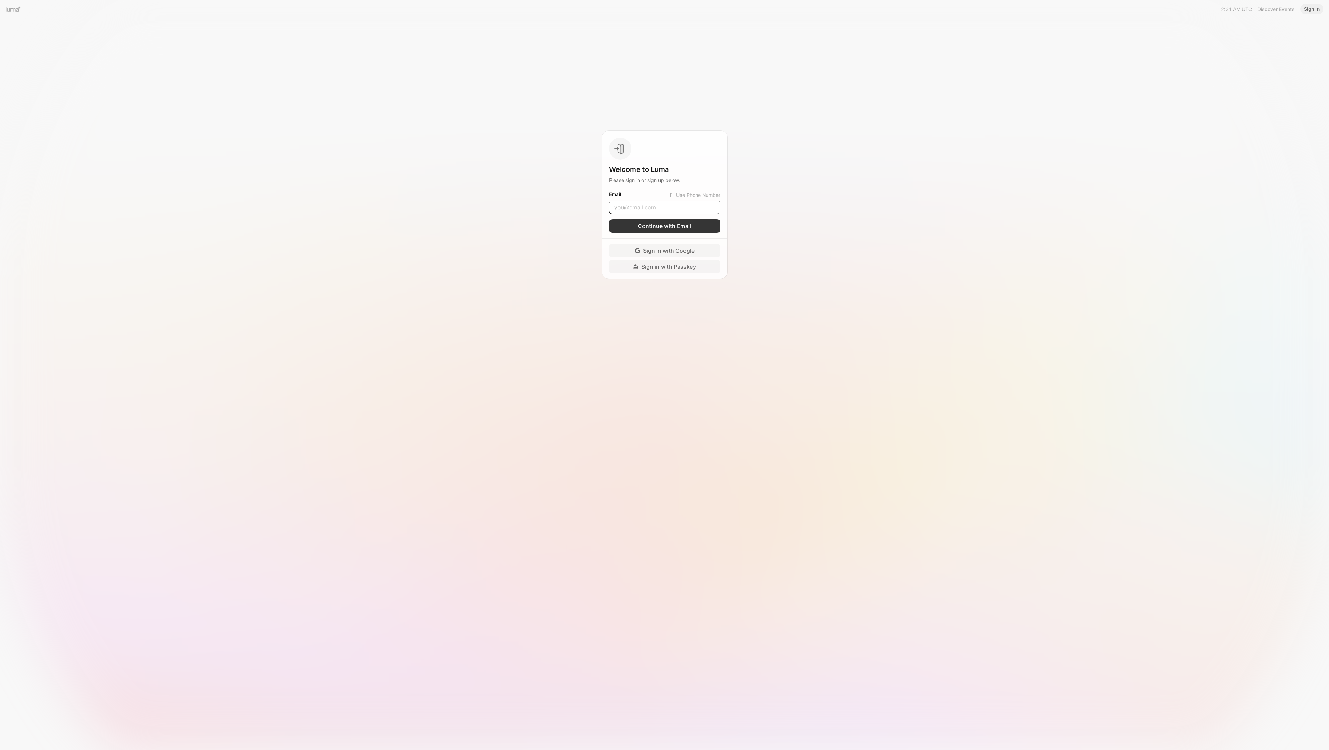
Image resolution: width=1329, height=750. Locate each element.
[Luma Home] (13, 9)
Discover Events (1276, 9)
